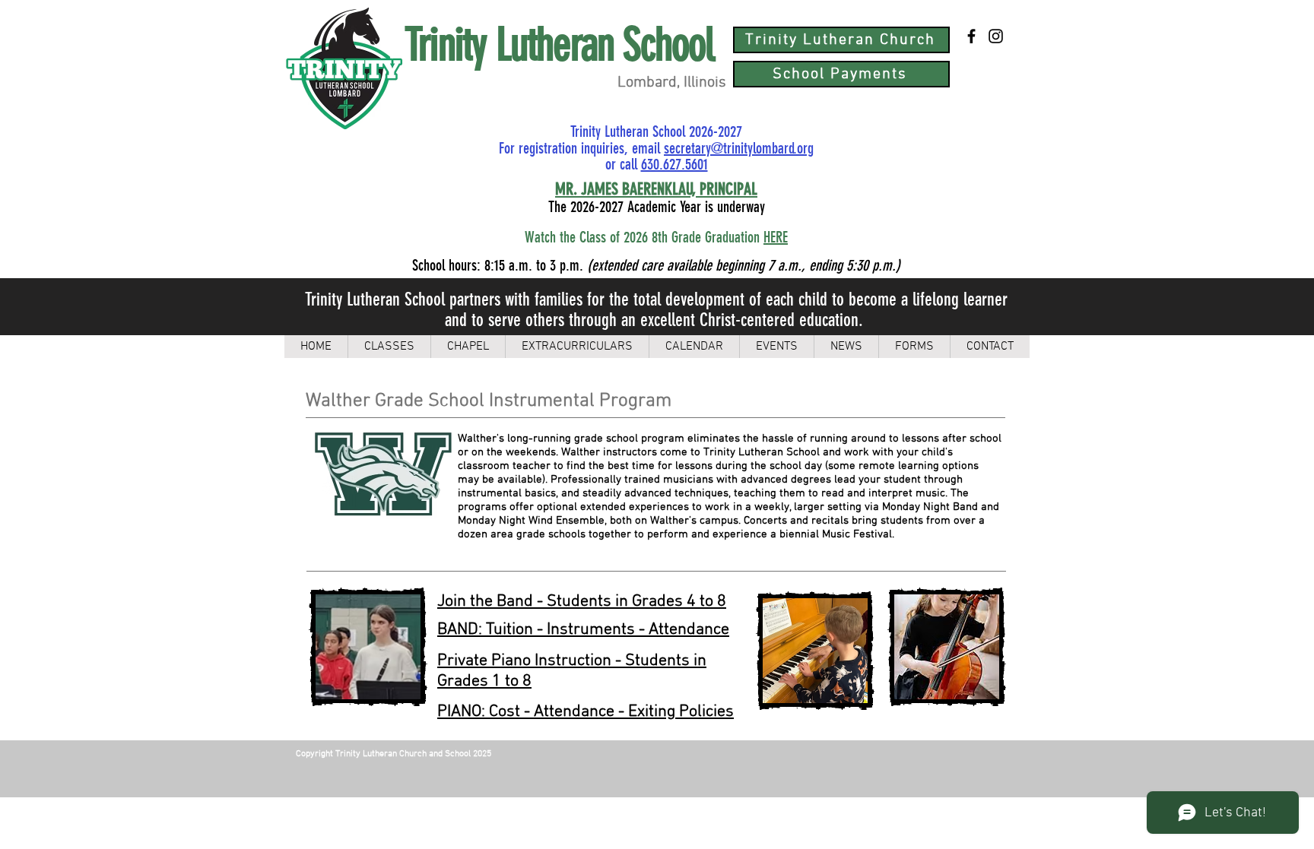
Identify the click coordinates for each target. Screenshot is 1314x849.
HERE (775, 237)
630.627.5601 (674, 164)
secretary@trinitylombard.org (739, 148)
